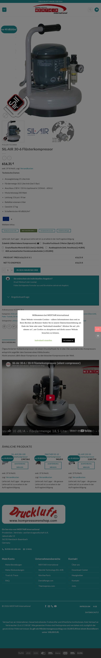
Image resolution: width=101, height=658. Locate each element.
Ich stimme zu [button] (68, 340)
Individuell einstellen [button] (43, 340)
